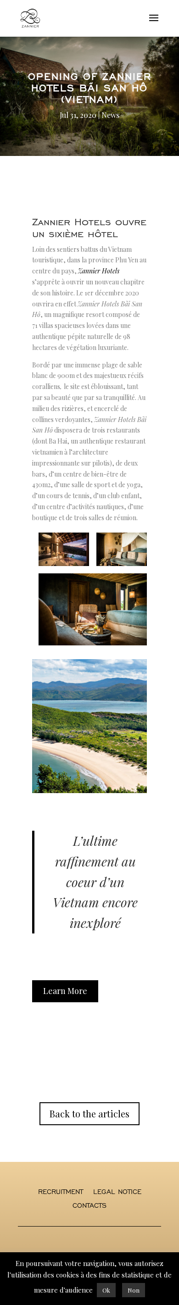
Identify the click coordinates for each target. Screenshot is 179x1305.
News (110, 115)
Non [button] (134, 1290)
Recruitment (60, 1192)
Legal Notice (117, 1192)
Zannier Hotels (98, 271)
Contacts (89, 1206)
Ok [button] (106, 1290)
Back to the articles (89, 1113)
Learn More (65, 990)
